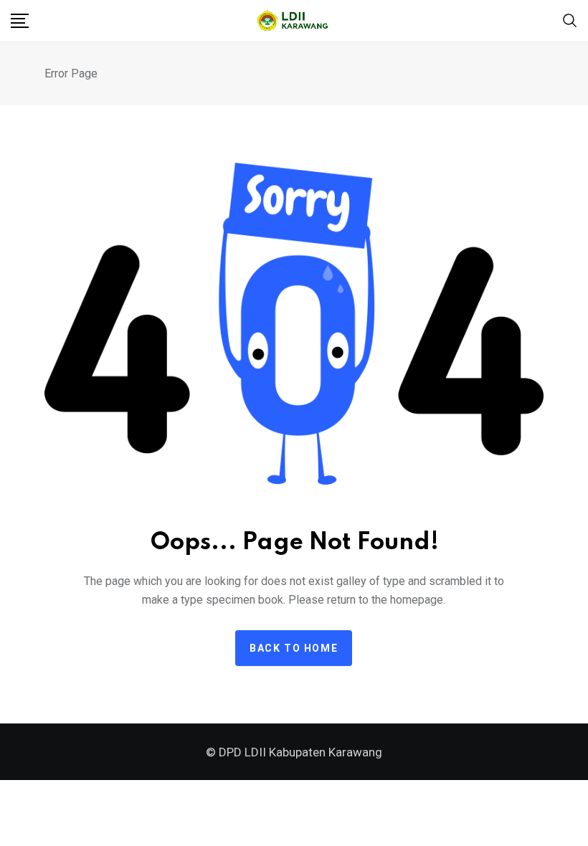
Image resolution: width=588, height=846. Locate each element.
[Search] (570, 19)
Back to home (294, 648)
